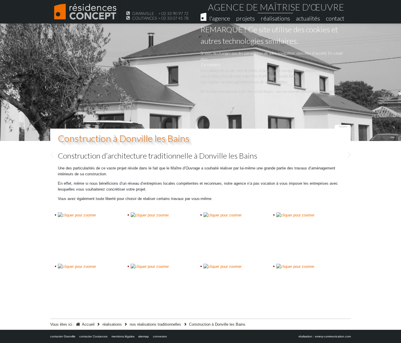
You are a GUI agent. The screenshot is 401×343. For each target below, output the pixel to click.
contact (335, 18)
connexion (160, 336)
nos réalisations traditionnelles (155, 324)
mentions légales (123, 336)
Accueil (88, 324)
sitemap (143, 336)
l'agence (219, 18)
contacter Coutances (93, 336)
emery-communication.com (333, 336)
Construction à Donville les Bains (123, 138)
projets (245, 18)
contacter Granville (62, 336)
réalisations (275, 18)
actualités (308, 18)
